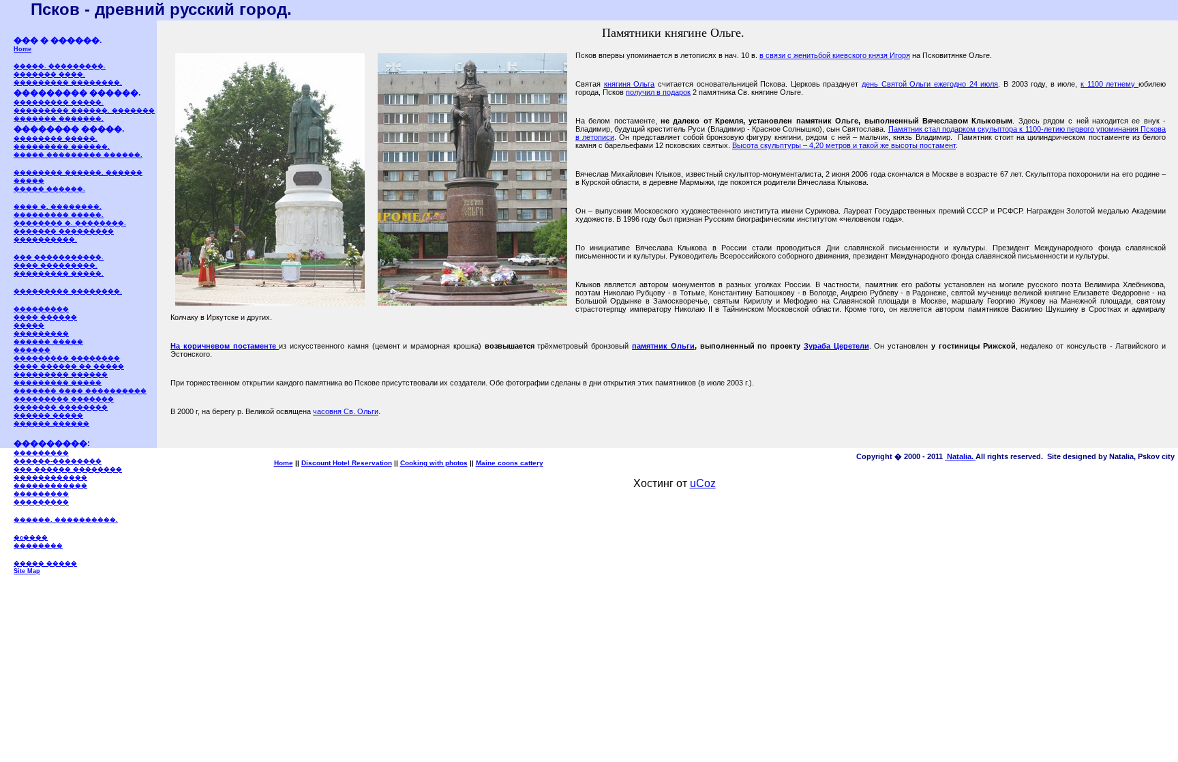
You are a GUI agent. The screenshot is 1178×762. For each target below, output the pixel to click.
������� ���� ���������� (80, 390)
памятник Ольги (663, 346)
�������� (38, 545)
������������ (50, 477)
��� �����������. (59, 257)
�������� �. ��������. (70, 223)
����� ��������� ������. (78, 154)
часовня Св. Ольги (345, 411)
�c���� (31, 537)
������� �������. (59, 118)
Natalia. (960, 456)
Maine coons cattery (509, 463)
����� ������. (49, 189)
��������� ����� (58, 382)
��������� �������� (67, 358)
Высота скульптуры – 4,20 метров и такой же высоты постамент (844, 145)
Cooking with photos (434, 463)
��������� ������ (61, 374)
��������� (41, 309)
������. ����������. (66, 519)
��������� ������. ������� (84, 110)
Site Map (27, 571)
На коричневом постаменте (224, 346)
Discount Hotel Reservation (346, 463)
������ (32, 350)
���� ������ (45, 317)
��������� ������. (62, 146)
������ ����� (48, 341)
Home (22, 49)
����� (29, 325)
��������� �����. (59, 102)
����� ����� (45, 563)
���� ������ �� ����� (69, 366)
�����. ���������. (60, 66)
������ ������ (51, 423)
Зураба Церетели (836, 346)
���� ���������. (55, 265)
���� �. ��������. (58, 206)
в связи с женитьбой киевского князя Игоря (834, 55)
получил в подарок (658, 92)
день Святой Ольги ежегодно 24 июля (930, 84)
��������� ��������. (68, 82)
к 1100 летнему (1109, 84)
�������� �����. (55, 138)
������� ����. (49, 74)
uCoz (703, 483)
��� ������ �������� (68, 469)
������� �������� (61, 407)
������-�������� (58, 461)
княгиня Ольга (629, 84)
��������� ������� (64, 399)
